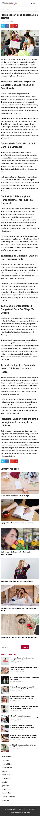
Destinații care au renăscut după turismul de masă (19, 637)
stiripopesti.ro (7, 768)
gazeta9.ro (5, 760)
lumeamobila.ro (7, 793)
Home (2, 9)
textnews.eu (6, 789)
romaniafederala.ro (8, 796)
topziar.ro (5, 782)
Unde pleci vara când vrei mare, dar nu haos (17, 581)
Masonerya (12, 809)
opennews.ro (6, 778)
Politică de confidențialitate (20, 813)
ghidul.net (5, 786)
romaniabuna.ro (7, 757)
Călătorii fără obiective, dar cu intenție (15, 496)
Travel (8, 9)
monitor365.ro (7, 764)
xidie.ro (4, 771)
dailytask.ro (6, 775)
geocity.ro (5, 800)
